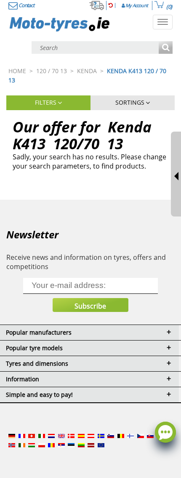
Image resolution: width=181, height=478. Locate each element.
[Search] (166, 48)
